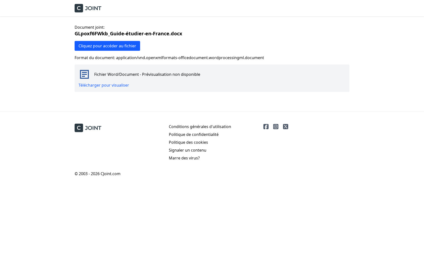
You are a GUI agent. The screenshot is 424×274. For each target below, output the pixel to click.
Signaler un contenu (187, 150)
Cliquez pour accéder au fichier (107, 46)
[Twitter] (286, 127)
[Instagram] (276, 127)
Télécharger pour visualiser (104, 85)
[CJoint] (88, 128)
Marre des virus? (184, 158)
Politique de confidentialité (194, 134)
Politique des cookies (188, 142)
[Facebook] (266, 127)
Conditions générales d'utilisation (200, 126)
